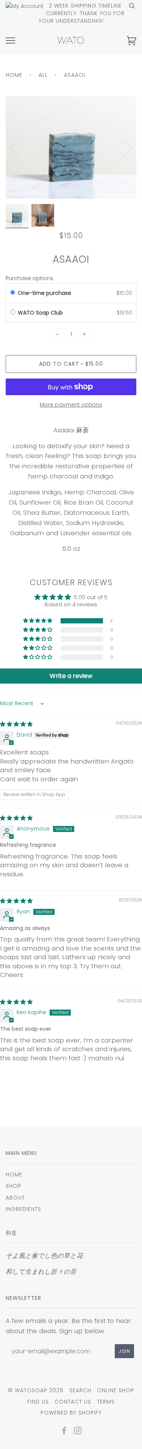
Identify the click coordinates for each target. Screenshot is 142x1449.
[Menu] (10, 40)
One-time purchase (44, 293)
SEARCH (80, 1390)
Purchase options (29, 278)
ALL (43, 75)
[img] (16, 724)
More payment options (71, 404)
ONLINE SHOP (115, 1390)
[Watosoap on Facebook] (64, 1431)
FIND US (38, 1401)
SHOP (13, 1186)
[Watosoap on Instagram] (78, 1431)
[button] (38, 620)
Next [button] (122, 148)
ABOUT (15, 1197)
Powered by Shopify (71, 1412)
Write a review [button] (71, 676)
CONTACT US (73, 1401)
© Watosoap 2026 (36, 1390)
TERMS (106, 1401)
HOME (14, 1174)
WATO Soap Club (41, 312)
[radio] (12, 293)
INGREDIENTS (23, 1209)
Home (14, 75)
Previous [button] (18, 148)
